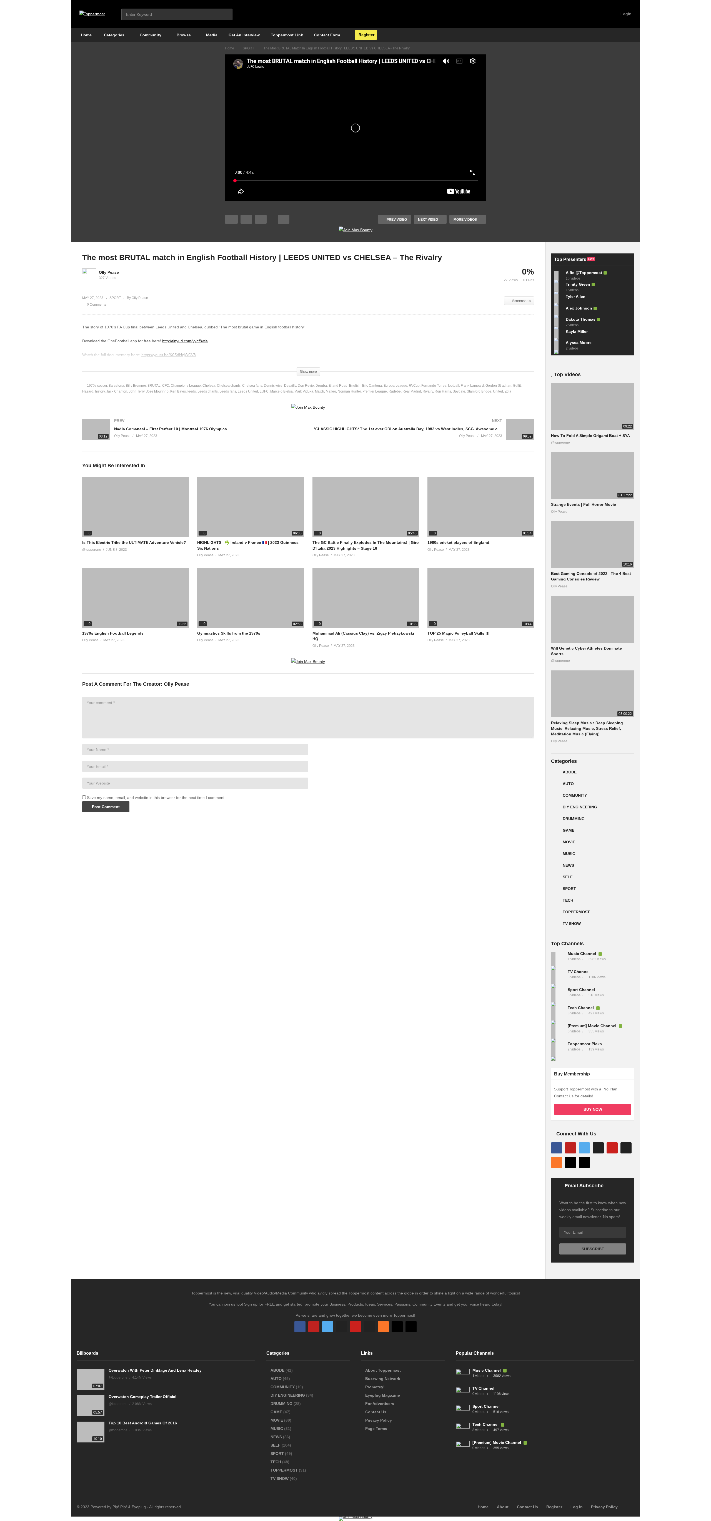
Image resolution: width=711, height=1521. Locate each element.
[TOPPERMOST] (555, 914)
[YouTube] (570, 1147)
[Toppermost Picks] (558, 1049)
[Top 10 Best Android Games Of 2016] (90, 1432)
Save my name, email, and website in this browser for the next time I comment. (156, 797)
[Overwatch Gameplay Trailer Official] (90, 1405)
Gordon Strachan (498, 386)
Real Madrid (411, 391)
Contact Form (327, 35)
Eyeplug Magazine (382, 1395)
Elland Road (338, 386)
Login (625, 14)
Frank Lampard (472, 386)
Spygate (459, 391)
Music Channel (582, 953)
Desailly (290, 386)
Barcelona (116, 386)
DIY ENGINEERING (580, 807)
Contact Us (375, 1412)
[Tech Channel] (558, 1013)
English (354, 386)
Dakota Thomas (580, 319)
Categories (113, 35)
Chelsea (208, 386)
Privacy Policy (378, 1420)
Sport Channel (581, 989)
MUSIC (569, 853)
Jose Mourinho (157, 391)
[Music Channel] (558, 959)
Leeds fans (227, 391)
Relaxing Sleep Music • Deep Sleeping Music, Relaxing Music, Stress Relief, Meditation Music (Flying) (587, 728)
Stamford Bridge (479, 391)
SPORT (115, 298)
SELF (568, 877)
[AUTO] (555, 785)
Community (150, 35)
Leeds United (248, 391)
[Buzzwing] (570, 1162)
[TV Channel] (558, 977)
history (100, 391)
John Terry (136, 391)
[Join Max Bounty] (355, 230)
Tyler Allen (575, 296)
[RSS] (556, 1162)
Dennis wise (273, 386)
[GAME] (555, 832)
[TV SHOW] (555, 925)
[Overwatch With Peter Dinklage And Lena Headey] (90, 1379)
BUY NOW (593, 1109)
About (503, 1507)
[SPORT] (555, 890)
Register (365, 34)
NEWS (568, 865)
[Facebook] (556, 1147)
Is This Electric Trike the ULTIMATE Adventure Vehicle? (134, 542)
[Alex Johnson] (558, 310)
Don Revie (306, 386)
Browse (183, 35)
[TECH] (555, 902)
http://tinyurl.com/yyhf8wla (185, 341)
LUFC (264, 391)
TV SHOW (572, 923)
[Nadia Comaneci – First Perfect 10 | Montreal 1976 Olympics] (192, 435)
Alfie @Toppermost (584, 272)
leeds (191, 391)
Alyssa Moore (579, 342)
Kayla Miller (577, 331)
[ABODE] (555, 774)
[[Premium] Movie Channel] (558, 1031)
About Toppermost (383, 1370)
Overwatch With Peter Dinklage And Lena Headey (155, 1370)
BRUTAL (154, 386)
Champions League (186, 386)
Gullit (517, 386)
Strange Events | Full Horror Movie (583, 504)
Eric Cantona (372, 386)
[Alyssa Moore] (558, 345)
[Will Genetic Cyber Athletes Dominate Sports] (592, 619)
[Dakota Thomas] (558, 322)
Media (211, 35)
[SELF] (555, 879)
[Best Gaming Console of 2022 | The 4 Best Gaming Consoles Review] (592, 544)
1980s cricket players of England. (458, 542)
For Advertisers (379, 1403)
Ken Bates (178, 391)
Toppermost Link (287, 35)
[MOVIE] (555, 844)
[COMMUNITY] (555, 797)
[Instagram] (598, 1147)
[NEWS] (555, 867)
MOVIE (569, 842)
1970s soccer (97, 386)
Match (319, 391)
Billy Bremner (136, 386)
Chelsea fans (252, 386)
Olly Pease (109, 272)
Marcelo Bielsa (281, 391)
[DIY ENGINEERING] (555, 809)
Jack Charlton (116, 391)
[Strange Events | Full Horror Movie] (592, 475)
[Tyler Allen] (558, 298)
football (453, 386)
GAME (568, 830)
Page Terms (376, 1428)
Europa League (395, 386)
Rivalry (428, 391)
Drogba (321, 386)
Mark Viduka (303, 391)
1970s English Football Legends (113, 633)
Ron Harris (443, 391)
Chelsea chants (229, 386)
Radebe (395, 391)
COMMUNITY (575, 795)
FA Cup (414, 386)
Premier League (374, 391)
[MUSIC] (555, 855)
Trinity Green (578, 284)
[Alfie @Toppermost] (558, 275)
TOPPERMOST (576, 912)
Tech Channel (581, 1007)
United (498, 391)
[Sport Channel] (558, 995)
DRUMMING (574, 818)
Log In (576, 1507)
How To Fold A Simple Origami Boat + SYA (590, 435)
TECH (568, 900)
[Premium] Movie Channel (592, 1026)
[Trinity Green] (558, 287)
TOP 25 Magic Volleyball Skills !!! (458, 633)
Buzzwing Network (382, 1378)
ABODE (570, 772)
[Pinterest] (612, 1147)
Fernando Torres (433, 386)
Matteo (331, 391)
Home (86, 35)
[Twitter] (584, 1147)
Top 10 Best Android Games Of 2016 (143, 1423)
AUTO (568, 783)
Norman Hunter (349, 391)
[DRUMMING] (555, 820)
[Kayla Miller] (558, 333)
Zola (508, 391)
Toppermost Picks (585, 1044)
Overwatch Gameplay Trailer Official (142, 1396)
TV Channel (579, 971)
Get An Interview (244, 35)
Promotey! (375, 1387)
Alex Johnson (579, 308)
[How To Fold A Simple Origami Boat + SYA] (592, 406)
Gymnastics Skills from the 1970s (228, 633)
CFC (165, 386)
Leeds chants (207, 391)
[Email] (626, 1147)
